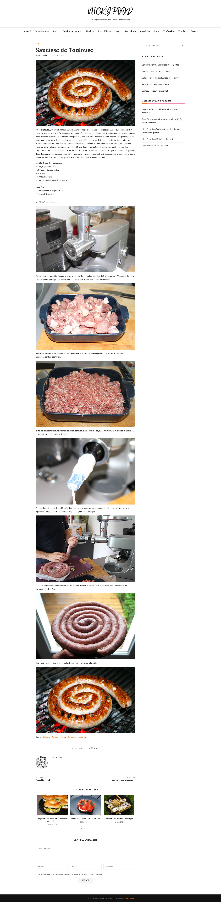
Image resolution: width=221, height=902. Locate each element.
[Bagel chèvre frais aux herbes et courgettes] (52, 805)
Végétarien (168, 31)
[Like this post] (92, 748)
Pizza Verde (151, 122)
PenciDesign (130, 898)
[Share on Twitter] (97, 748)
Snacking (145, 31)
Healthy (90, 31)
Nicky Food (42, 55)
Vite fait (182, 31)
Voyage (194, 31)
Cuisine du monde (72, 31)
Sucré (156, 31)
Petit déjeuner (105, 31)
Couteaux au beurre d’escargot (119, 818)
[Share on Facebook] (94, 748)
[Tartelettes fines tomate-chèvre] (85, 805)
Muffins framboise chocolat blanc (156, 71)
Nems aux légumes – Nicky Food (155, 109)
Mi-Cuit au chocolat (164, 139)
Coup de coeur (42, 31)
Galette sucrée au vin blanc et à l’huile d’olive (160, 78)
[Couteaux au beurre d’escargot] (119, 805)
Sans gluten (130, 31)
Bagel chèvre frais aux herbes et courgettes (160, 65)
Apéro (56, 31)
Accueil (27, 31)
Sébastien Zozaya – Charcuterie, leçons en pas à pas (65, 737)
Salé (118, 31)
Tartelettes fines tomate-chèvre (86, 818)
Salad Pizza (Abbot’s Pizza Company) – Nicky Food (163, 119)
